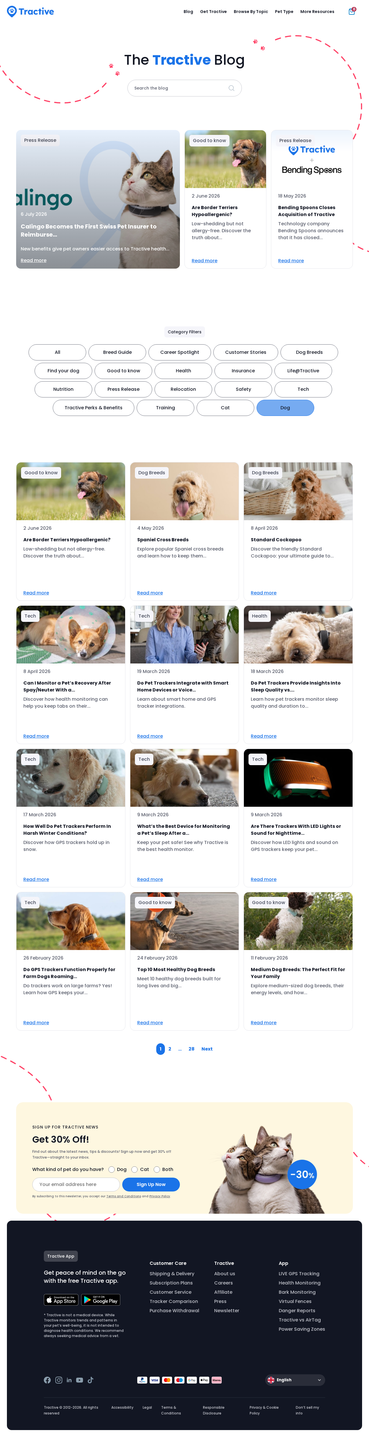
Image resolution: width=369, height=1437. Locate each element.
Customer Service (170, 1292)
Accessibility (122, 1407)
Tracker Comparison (174, 1301)
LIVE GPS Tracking (299, 1273)
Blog (188, 11)
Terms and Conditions (123, 1196)
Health (183, 370)
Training (165, 407)
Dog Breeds (309, 352)
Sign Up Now (151, 1184)
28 (192, 1049)
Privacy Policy (159, 1196)
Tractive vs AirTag (300, 1320)
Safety (243, 389)
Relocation (183, 389)
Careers (223, 1283)
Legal (147, 1407)
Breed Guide (117, 352)
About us (224, 1273)
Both (167, 1169)
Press (220, 1301)
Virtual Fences (295, 1301)
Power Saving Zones (302, 1329)
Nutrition (63, 389)
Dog (285, 407)
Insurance (243, 370)
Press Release (124, 389)
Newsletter (226, 1310)
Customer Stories (245, 352)
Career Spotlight (179, 352)
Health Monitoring (300, 1283)
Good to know (123, 370)
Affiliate (223, 1292)
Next (207, 1049)
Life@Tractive (303, 370)
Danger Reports (297, 1310)
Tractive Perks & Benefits (94, 407)
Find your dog (63, 370)
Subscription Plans (171, 1283)
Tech (303, 389)
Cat (225, 407)
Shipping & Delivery (172, 1273)
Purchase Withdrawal (174, 1310)
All (57, 352)
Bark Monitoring (297, 1292)
